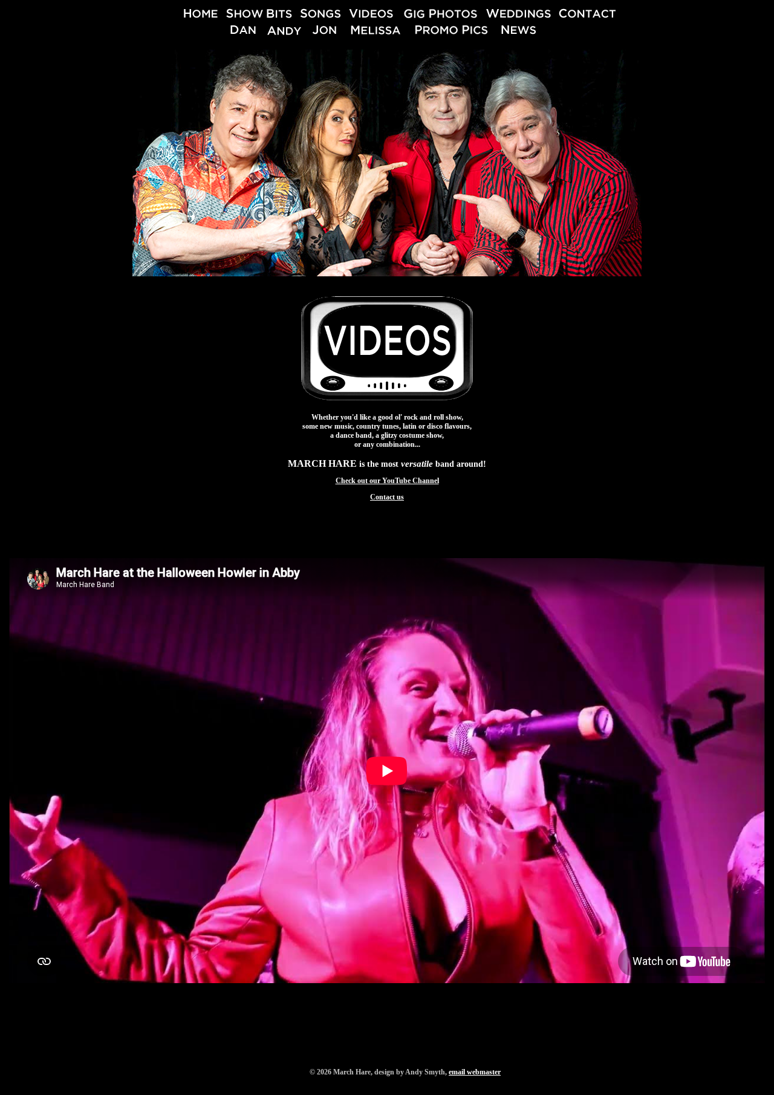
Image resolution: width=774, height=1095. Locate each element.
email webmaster (475, 1072)
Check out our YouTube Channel (387, 480)
